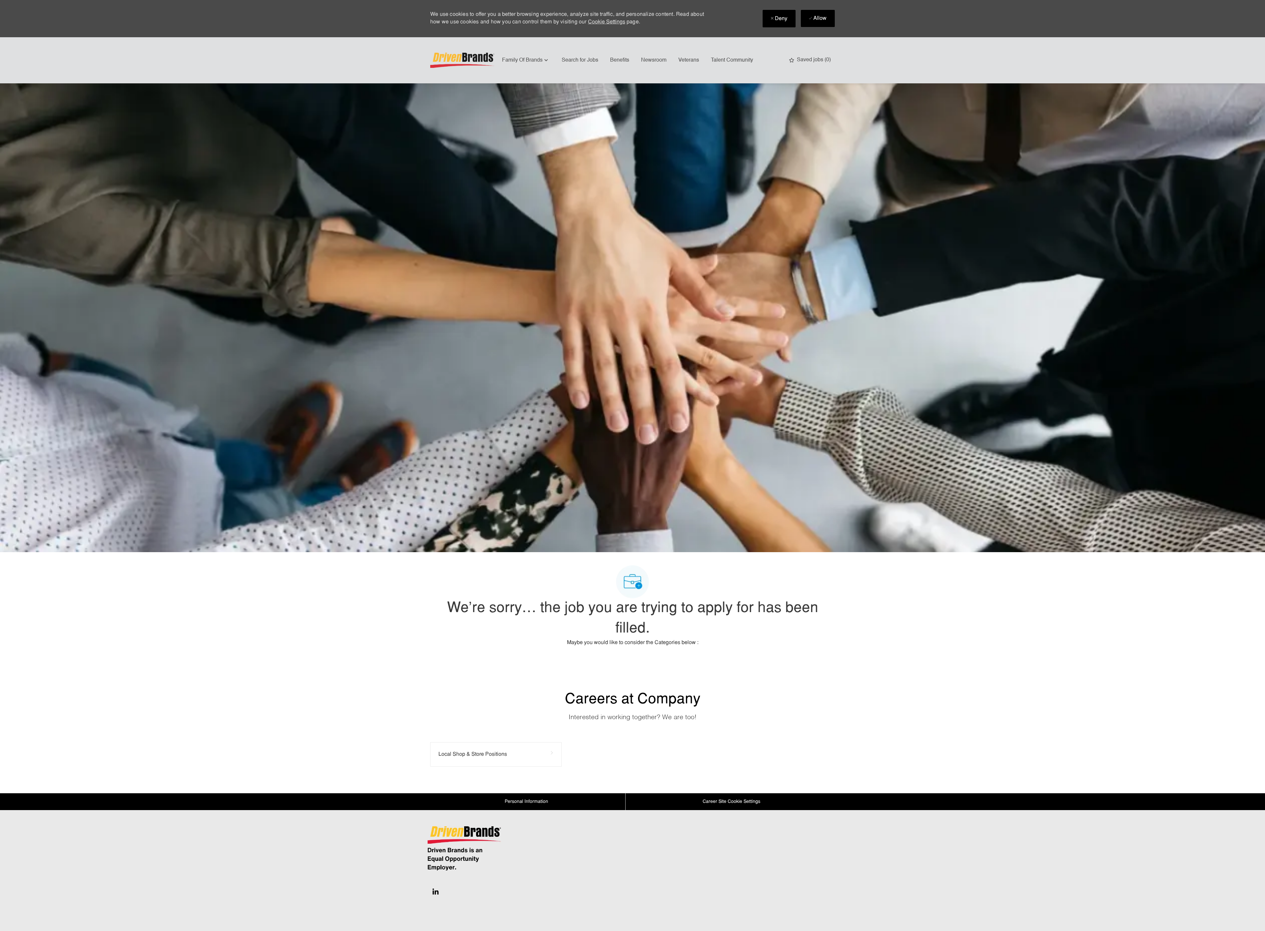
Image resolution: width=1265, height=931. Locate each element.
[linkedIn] (435, 891)
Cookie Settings (606, 22)
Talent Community (732, 60)
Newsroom (653, 60)
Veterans (688, 60)
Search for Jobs (580, 60)
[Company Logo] (463, 60)
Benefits (619, 60)
